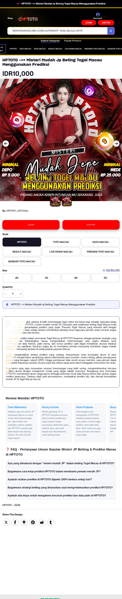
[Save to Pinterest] (33, 522)
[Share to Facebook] (15, 522)
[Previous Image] (5, 143)
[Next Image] (116, 143)
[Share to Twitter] (6, 522)
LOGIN (88, 22)
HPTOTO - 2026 (11, 505)
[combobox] (58, 30)
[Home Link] (29, 18)
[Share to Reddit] (42, 522)
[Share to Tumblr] (50, 522)
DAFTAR (106, 22)
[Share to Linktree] (24, 522)
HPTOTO (11, 321)
